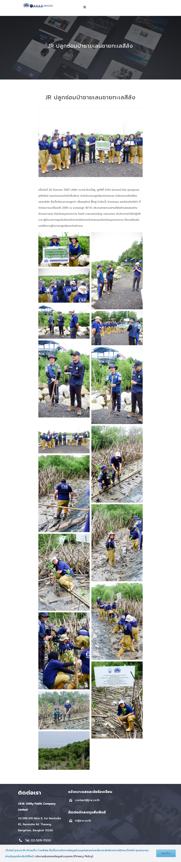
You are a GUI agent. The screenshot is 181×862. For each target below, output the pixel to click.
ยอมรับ (166, 853)
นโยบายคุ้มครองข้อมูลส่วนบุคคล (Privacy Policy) (64, 856)
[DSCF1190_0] (91, 109)
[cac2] (31, 5)
